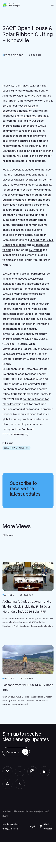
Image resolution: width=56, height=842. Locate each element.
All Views (8, 535)
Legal (32, 826)
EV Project (35, 250)
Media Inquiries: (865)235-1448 (10, 826)
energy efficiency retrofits (30, 115)
